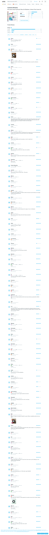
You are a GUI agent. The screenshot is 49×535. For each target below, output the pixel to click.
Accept (39, 533)
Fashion (33, 4)
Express (10, 4)
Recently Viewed (23, 4)
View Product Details (24, 20)
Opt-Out (42, 533)
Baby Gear (37, 4)
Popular (4, 4)
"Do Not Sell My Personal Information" (22, 531)
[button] (36, 1)
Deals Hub (15, 4)
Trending (28, 4)
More (41, 4)
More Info (46, 533)
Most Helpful (16, 34)
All (8, 34)
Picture (11, 34)
